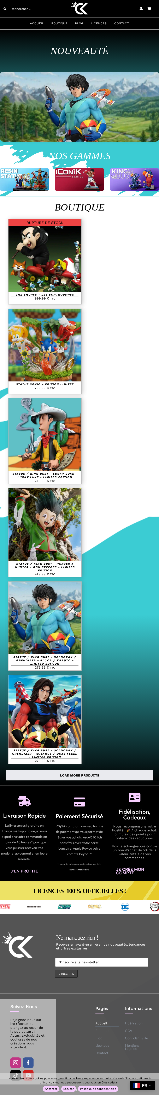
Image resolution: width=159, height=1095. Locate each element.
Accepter (51, 1088)
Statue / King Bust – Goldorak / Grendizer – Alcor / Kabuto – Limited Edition (44, 660)
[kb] (134, 169)
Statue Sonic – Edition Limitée (45, 384)
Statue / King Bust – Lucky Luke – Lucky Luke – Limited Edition (44, 475)
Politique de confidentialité (98, 1088)
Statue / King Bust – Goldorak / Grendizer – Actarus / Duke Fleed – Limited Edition (45, 754)
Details (45, 256)
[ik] (79, 169)
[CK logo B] (79, 3)
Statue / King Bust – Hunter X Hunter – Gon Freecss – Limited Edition (45, 567)
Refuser (68, 1088)
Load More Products (79, 775)
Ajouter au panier (41, 343)
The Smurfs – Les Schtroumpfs (45, 294)
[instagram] (15, 1062)
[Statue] (24, 169)
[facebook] (28, 1062)
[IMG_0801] (79, 73)
